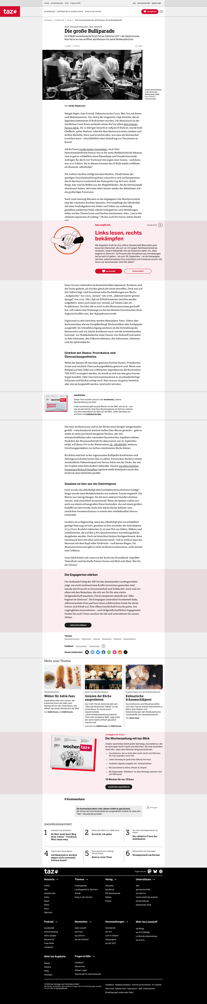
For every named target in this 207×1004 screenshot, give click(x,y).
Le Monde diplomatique (146, 936)
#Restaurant (107, 639)
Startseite (48, 20)
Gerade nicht (152, 225)
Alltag (69, 20)
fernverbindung (51, 932)
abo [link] (134, 3)
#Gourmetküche (129, 639)
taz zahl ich (141, 893)
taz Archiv (140, 940)
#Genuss (96, 639)
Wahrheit (48, 912)
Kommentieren (81, 646)
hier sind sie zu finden (92, 814)
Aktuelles (109, 885)
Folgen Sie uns (140, 871)
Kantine (47, 967)
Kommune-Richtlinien (141, 985)
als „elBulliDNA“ (118, 444)
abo (137, 885)
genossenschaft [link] (144, 3)
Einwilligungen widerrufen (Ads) (119, 992)
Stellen (108, 897)
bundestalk (49, 928)
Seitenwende (149, 988)
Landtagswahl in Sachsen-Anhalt (86, 891)
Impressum (132, 988)
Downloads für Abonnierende (88, 974)
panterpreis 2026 (143, 905)
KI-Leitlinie (156, 985)
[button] (161, 11)
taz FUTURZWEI (143, 932)
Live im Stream (112, 935)
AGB (140, 988)
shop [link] (67, 3)
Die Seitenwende (112, 893)
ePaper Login (81, 970)
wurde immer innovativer (93, 149)
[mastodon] (150, 873)
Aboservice (80, 966)
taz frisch (79, 932)
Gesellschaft (59, 20)
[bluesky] (155, 873)
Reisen (47, 963)
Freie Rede (49, 943)
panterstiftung (142, 901)
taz (51, 871)
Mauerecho (49, 939)
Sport (46, 901)
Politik (47, 885)
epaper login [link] (156, 3)
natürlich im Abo (93, 414)
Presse (108, 901)
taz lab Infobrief (82, 939)
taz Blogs (140, 928)
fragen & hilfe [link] (75, 3)
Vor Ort (108, 932)
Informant (110, 988)
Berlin (46, 905)
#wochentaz (86, 639)
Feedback (79, 962)
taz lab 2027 (110, 943)
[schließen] (160, 225)
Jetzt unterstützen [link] (78, 625)
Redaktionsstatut (123, 985)
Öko (46, 889)
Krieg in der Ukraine (83, 897)
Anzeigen (48, 974)
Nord (46, 908)
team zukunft (80, 928)
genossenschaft (143, 889)
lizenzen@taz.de (61, 988)
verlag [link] (46, 3)
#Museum (118, 639)
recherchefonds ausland (147, 897)
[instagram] (161, 873)
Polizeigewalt (81, 885)
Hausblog (109, 889)
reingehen (48, 947)
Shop (46, 971)
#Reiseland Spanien (72, 639)
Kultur (47, 897)
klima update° (50, 935)
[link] (50, 11)
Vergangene (110, 939)
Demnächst (110, 928)
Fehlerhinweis (94, 646)
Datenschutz (121, 988)
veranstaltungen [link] (57, 3)
